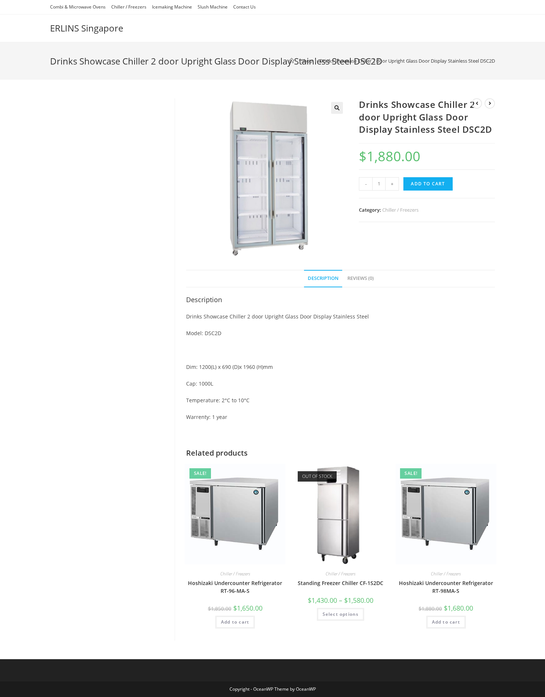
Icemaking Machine (172, 7)
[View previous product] (477, 103)
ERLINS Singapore (86, 28)
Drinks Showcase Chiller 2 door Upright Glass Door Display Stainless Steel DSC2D (407, 60)
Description (323, 278)
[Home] (291, 60)
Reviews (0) (360, 278)
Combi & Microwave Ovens (78, 7)
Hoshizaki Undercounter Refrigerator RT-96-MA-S (235, 586)
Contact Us (244, 7)
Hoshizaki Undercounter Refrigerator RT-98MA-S (446, 586)
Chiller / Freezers (128, 7)
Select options (341, 614)
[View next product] (490, 103)
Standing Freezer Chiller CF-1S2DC (340, 583)
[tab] (323, 278)
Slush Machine (213, 7)
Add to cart (428, 184)
